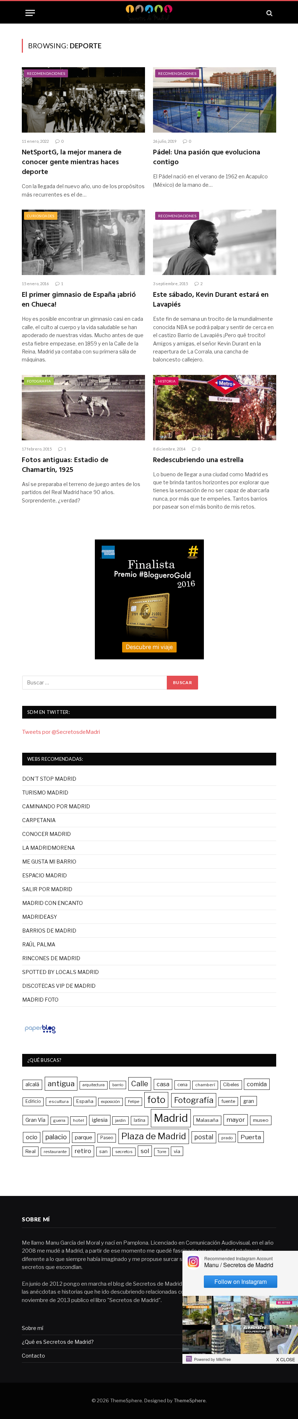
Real (30, 1151)
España (84, 1101)
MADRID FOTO (40, 999)
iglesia (100, 1120)
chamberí (205, 1084)
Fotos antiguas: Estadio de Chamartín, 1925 (65, 465)
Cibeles (231, 1084)
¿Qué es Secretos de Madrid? (58, 1342)
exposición (110, 1101)
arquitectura (93, 1085)
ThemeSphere (190, 1400)
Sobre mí (32, 1328)
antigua (61, 1083)
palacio (56, 1137)
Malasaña (207, 1120)
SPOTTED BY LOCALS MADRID (60, 972)
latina (139, 1120)
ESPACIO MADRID (44, 875)
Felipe (133, 1101)
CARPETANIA (39, 820)
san (103, 1151)
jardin (120, 1120)
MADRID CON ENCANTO (52, 903)
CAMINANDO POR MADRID (56, 806)
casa (163, 1084)
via (177, 1151)
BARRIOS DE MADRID (49, 930)
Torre (161, 1151)
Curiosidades (41, 216)
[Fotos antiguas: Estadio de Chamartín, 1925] (83, 407)
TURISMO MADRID (45, 792)
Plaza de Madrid (153, 1136)
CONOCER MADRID (46, 834)
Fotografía (39, 381)
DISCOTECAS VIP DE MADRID (59, 986)
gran (248, 1101)
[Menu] (30, 13)
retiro (82, 1151)
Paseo (106, 1137)
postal (203, 1137)
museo (261, 1120)
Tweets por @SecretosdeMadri (61, 732)
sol (145, 1151)
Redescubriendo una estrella (198, 460)
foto (156, 1099)
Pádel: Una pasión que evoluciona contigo (206, 157)
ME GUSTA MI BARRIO (49, 861)
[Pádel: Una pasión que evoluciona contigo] (214, 100)
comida (257, 1084)
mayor (235, 1119)
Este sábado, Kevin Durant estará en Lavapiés (211, 300)
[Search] (269, 13)
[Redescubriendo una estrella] (214, 407)
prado (227, 1137)
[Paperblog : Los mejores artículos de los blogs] (40, 1033)
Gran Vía (35, 1120)
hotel (78, 1120)
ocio (31, 1137)
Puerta (251, 1137)
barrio (117, 1084)
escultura (59, 1101)
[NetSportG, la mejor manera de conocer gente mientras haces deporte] (83, 100)
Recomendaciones (46, 73)
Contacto (33, 1356)
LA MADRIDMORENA (48, 848)
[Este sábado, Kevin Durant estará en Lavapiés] (214, 242)
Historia (167, 381)
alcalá (32, 1084)
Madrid (171, 1118)
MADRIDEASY (39, 917)
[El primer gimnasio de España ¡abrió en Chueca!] (83, 242)
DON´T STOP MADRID (49, 779)
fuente (228, 1101)
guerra (59, 1120)
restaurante (55, 1151)
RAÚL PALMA (38, 944)
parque (83, 1137)
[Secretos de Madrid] (149, 13)
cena (182, 1084)
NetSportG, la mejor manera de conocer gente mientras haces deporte (71, 163)
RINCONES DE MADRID (51, 958)
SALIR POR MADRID (47, 889)
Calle (139, 1083)
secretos (124, 1151)
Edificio (33, 1101)
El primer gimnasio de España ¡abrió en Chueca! (79, 300)
